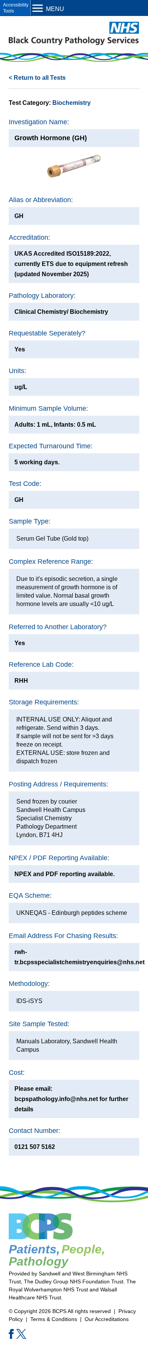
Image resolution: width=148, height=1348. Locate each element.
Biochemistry (71, 103)
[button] (15, 7)
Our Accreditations (107, 1319)
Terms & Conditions (53, 1319)
